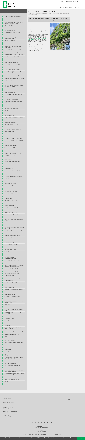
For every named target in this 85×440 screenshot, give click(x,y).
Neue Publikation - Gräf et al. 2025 (11, 83)
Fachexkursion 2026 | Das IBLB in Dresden (12, 32)
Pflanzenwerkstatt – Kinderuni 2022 (11, 212)
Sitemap (51, 434)
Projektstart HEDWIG (8, 198)
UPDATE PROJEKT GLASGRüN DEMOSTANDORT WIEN (14, 174)
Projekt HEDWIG (8, 178)
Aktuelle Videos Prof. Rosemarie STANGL (12, 360)
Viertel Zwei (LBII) (8, 304)
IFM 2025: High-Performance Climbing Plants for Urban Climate (14, 60)
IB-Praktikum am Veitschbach (10, 205)
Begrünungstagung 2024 (9, 126)
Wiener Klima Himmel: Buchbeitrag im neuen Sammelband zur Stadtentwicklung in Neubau (14, 89)
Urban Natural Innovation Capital (10, 291)
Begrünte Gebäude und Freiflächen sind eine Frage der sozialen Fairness (14, 302)
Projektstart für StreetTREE (9, 275)
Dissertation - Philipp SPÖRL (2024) (11, 124)
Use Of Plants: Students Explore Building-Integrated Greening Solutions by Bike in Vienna (14, 23)
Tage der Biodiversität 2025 (10, 115)
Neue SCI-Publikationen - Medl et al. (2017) (12, 365)
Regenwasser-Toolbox (9, 237)
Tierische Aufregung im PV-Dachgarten (12, 147)
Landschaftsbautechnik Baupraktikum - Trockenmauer (14, 143)
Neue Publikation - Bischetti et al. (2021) (12, 260)
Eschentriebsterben (8, 351)
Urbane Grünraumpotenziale (10, 340)
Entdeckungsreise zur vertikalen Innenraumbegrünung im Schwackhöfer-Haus (14, 358)
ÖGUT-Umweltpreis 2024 (9, 119)
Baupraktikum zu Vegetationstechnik (11, 214)
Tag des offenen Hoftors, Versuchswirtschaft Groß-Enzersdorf (14, 220)
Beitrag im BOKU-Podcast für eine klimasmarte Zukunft (13, 102)
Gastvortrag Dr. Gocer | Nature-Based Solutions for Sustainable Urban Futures (14, 43)
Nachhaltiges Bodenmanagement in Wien (12, 235)
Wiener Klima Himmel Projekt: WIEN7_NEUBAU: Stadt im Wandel (14, 76)
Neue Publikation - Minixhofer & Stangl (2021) (13, 273)
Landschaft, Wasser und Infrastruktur (10, 404)
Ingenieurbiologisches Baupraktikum (11, 145)
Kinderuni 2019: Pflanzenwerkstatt (11, 320)
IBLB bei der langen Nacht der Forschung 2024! (13, 138)
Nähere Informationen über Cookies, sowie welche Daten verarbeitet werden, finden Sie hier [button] (21, 438)
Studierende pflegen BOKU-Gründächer (12, 185)
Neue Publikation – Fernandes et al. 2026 (12, 64)
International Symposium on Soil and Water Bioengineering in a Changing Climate (14, 371)
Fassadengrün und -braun (9, 318)
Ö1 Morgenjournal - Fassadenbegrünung (12, 296)
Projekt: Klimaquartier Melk (9, 80)
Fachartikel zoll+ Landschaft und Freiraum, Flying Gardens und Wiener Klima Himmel (14, 72)
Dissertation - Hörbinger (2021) (10, 249)
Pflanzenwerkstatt (8, 344)
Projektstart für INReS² (9, 159)
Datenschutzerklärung (32, 434)
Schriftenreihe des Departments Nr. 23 (12, 379)
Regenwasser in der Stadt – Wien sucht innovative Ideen (14, 310)
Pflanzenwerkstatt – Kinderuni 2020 (11, 294)
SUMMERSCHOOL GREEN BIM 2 (11, 131)
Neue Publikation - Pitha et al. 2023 (11, 193)
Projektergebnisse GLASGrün (10, 92)
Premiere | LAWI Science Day (10, 40)
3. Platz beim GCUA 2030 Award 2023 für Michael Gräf (14, 151)
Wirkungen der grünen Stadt (10, 316)
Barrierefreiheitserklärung (43, 434)
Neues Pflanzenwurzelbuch (9, 287)
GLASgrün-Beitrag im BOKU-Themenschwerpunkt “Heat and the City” (14, 105)
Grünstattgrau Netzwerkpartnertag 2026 (12, 56)
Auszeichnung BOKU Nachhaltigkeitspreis (12, 161)
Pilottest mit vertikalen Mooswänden (11, 62)
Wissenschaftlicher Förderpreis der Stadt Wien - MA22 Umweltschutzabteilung (13, 328)
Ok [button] (80, 438)
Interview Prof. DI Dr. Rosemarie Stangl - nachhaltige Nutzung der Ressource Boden (14, 374)
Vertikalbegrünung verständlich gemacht (12, 108)
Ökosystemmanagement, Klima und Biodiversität (10, 412)
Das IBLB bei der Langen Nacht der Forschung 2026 (14, 54)
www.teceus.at (30, 49)
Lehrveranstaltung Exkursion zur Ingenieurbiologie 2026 (14, 26)
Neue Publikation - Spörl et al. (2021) (11, 246)
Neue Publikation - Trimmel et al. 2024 (12, 136)
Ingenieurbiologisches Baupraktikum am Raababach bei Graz (14, 355)
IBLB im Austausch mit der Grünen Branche (12, 69)
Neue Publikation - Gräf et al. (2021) (11, 271)
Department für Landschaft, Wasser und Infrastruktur (40, 13)
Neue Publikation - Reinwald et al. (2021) (12, 244)
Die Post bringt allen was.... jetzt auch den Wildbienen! (14, 367)
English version (57, 434)
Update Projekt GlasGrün (9, 203)
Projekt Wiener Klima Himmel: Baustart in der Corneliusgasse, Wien (14, 19)
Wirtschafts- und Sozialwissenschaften (7, 416)
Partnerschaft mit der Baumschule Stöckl (12, 268)
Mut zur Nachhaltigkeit (9, 347)
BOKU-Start (29, 13)
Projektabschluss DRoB (9, 263)
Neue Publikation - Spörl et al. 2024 (11, 133)
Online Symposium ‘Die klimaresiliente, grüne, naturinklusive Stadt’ (14, 254)
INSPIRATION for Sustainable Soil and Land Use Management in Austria (14, 313)
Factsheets (7, 222)
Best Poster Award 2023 (9, 168)
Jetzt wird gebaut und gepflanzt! (10, 183)
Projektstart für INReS (8, 280)
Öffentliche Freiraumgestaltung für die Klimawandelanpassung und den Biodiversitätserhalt (14, 266)
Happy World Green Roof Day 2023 (11, 181)
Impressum (24, 434)
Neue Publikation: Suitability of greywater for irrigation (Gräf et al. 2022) (14, 228)
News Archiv (3, 14)
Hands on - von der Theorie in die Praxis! (12, 170)
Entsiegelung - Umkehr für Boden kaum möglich (13, 176)
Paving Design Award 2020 (9, 242)
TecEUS (6, 298)
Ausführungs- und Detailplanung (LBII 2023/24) (13, 153)
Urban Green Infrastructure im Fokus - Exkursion (13, 110)
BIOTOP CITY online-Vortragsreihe (11, 200)
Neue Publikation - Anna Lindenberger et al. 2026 (14, 52)
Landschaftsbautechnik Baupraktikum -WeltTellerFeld (14, 140)
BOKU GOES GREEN (8, 381)
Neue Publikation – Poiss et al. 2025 (11, 99)
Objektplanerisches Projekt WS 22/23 (11, 207)
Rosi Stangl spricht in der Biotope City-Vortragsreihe (14, 117)
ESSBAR (6, 216)
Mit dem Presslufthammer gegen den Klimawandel (14, 342)
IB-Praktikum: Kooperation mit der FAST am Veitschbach (13, 189)
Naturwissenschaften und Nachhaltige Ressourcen (8, 408)
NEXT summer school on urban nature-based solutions (13, 337)
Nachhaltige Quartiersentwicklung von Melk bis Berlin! (14, 78)
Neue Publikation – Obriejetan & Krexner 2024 (13, 129)
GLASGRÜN (7, 251)
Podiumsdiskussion (8, 349)
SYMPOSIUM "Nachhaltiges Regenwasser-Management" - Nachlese (14, 332)
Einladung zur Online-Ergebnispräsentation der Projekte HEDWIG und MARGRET (14, 86)
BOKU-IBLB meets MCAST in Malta (11, 191)
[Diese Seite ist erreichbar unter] (69, 15)
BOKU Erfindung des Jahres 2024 (11, 122)
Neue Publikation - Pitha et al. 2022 (11, 196)
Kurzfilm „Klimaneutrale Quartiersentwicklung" (13, 16)
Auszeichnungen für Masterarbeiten (11, 282)
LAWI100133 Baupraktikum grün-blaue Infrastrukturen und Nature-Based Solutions (14, 30)
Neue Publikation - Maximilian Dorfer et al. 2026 (13, 49)
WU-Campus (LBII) (8, 325)
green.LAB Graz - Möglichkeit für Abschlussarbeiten (14, 306)
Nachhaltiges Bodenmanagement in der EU (12, 233)
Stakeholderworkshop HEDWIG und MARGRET (13, 96)
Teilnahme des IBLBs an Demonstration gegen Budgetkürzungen (13, 47)
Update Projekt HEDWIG (9, 163)
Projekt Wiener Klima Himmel (10, 166)
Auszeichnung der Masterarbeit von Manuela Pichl (14, 230)
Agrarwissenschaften (7, 398)
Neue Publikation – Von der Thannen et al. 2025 (13, 94)
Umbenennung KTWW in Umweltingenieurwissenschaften (10, 258)
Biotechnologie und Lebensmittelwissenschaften (9, 401)
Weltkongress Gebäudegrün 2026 (11, 34)
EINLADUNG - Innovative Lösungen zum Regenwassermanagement (12, 156)
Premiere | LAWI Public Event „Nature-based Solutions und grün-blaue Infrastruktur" (14, 38)
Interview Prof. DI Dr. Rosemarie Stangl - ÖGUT (13, 334)
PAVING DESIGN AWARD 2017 (10, 363)
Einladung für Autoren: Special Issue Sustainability (14, 289)
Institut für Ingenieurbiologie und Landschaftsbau (11, 11)
